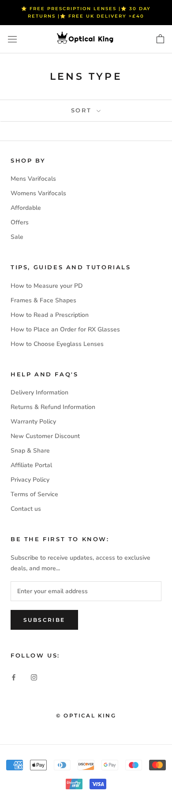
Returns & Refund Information (53, 407)
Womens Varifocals (38, 193)
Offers (20, 222)
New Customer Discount (45, 436)
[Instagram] (34, 677)
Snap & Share (30, 450)
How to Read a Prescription (50, 315)
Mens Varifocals (33, 179)
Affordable (26, 208)
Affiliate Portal (31, 465)
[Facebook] (14, 677)
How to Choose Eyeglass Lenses (57, 344)
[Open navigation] (12, 39)
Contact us (26, 509)
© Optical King (86, 715)
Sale (17, 237)
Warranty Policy (33, 421)
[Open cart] (160, 39)
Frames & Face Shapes (43, 300)
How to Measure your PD (47, 286)
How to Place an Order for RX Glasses (65, 329)
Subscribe (44, 620)
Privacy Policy (30, 480)
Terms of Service (34, 494)
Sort (83, 110)
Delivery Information (39, 392)
